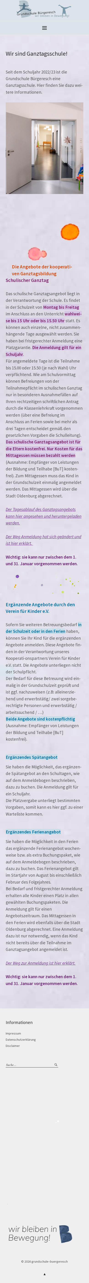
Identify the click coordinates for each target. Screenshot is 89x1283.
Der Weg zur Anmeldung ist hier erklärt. (41, 963)
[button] (44, 148)
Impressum (13, 1033)
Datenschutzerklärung (21, 1039)
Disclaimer (13, 1046)
